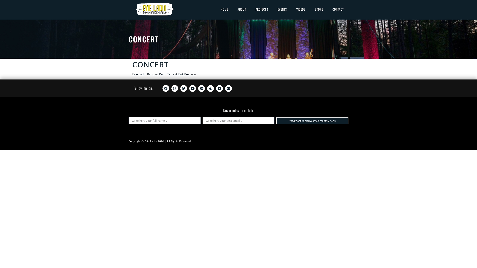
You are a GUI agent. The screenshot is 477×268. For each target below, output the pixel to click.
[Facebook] (165, 88)
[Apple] (210, 88)
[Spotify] (201, 88)
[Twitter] (183, 88)
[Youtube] (192, 88)
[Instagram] (174, 88)
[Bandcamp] (219, 88)
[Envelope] (228, 88)
